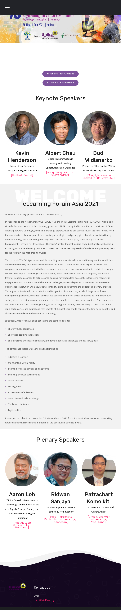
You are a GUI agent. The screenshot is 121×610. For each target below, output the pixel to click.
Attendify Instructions (60, 74)
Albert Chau (60, 153)
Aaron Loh (22, 494)
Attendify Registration (60, 83)
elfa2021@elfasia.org (44, 600)
